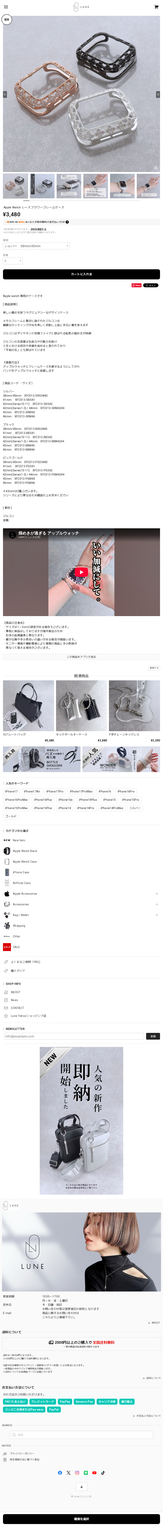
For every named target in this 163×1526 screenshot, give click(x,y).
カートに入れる (81, 274)
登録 (153, 1036)
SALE (16, 947)
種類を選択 (81, 1519)
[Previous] (5, 94)
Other (16, 936)
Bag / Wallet (21, 915)
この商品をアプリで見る (81, 656)
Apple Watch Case (25, 861)
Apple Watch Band (25, 851)
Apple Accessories (25, 893)
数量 (5, 255)
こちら (46, 1317)
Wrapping (19, 925)
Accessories (21, 904)
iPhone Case (21, 872)
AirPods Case (22, 883)
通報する (154, 668)
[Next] (158, 94)
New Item (19, 840)
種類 (5, 240)
